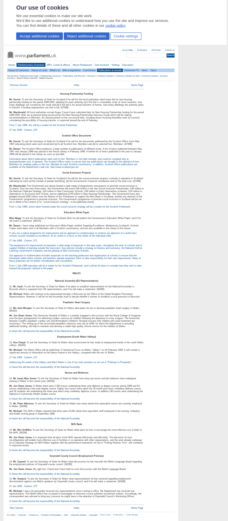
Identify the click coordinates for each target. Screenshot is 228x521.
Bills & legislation (72, 70)
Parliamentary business (31, 64)
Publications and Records (74, 76)
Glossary (22, 515)
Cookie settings (126, 36)
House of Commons (18, 70)
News (144, 70)
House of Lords (39, 70)
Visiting (116, 64)
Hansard (91, 76)
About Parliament (82, 64)
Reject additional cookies (86, 36)
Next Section (16, 508)
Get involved (102, 64)
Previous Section (18, 85)
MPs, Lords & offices (58, 64)
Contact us (170, 50)
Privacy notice (105, 515)
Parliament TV (131, 70)
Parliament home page (28, 76)
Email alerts (142, 50)
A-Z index (11, 515)
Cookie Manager (132, 515)
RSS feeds (156, 50)
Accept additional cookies (39, 36)
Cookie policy (118, 515)
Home (11, 64)
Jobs (66, 515)
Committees (89, 70)
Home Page (137, 85)
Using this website (78, 515)
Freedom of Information (51, 515)
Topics (153, 70)
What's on (55, 70)
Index (76, 85)
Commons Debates (105, 76)
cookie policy (115, 25)
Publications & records (110, 70)
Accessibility (127, 50)
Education (127, 64)
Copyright (93, 515)
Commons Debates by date (127, 76)
